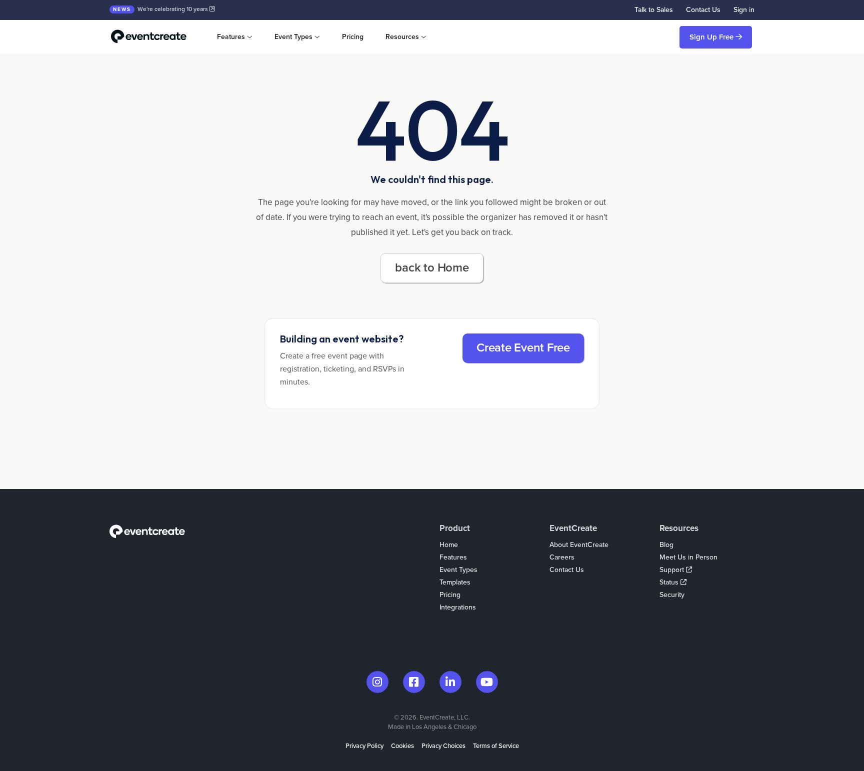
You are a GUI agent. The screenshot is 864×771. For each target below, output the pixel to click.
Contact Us (703, 10)
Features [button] (231, 36)
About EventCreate (579, 544)
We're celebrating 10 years (161, 9)
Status (670, 582)
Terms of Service (496, 746)
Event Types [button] (293, 36)
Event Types (459, 570)
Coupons (454, 620)
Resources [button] (402, 36)
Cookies (402, 746)
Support (673, 570)
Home (449, 544)
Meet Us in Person (689, 557)
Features (453, 557)
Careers (562, 557)
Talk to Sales (653, 10)
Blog (667, 544)
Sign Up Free (713, 37)
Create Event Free (523, 347)
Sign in (744, 10)
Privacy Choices (444, 746)
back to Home (431, 267)
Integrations (458, 607)
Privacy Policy (365, 746)
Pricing (353, 36)
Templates (455, 582)
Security (672, 594)
